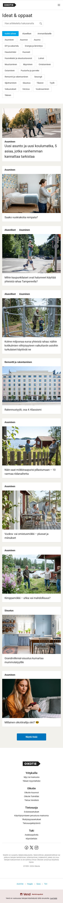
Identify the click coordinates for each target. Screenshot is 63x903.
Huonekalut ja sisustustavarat (18, 58)
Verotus (26, 89)
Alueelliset (26, 33)
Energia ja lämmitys (34, 46)
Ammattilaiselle (44, 33)
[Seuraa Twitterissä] (31, 847)
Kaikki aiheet (10, 33)
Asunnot (24, 40)
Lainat (41, 58)
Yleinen (8, 95)
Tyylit (52, 83)
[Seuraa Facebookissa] (26, 847)
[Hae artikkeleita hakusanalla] (22, 23)
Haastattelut (10, 52)
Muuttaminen (11, 64)
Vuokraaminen (42, 89)
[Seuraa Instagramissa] (36, 847)
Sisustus (26, 83)
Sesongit (38, 77)
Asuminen (9, 40)
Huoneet (26, 52)
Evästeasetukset (31, 812)
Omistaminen (45, 64)
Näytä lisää (31, 736)
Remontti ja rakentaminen (16, 77)
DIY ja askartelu (12, 46)
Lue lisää (53, 898)
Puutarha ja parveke (30, 70)
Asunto (37, 40)
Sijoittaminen (11, 83)
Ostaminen (10, 70)
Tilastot (40, 83)
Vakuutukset (10, 89)
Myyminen (28, 64)
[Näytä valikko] (59, 5)
